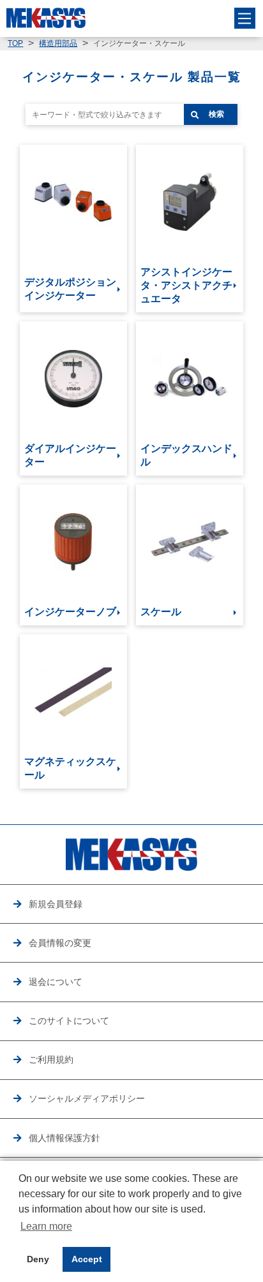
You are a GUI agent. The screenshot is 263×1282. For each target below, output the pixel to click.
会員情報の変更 (60, 943)
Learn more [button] (46, 1226)
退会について (55, 982)
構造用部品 (58, 43)
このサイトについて (69, 1021)
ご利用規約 (51, 1059)
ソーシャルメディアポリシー (87, 1098)
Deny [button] (38, 1259)
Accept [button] (86, 1259)
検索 (216, 114)
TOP (15, 43)
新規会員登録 (55, 904)
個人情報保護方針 (64, 1138)
